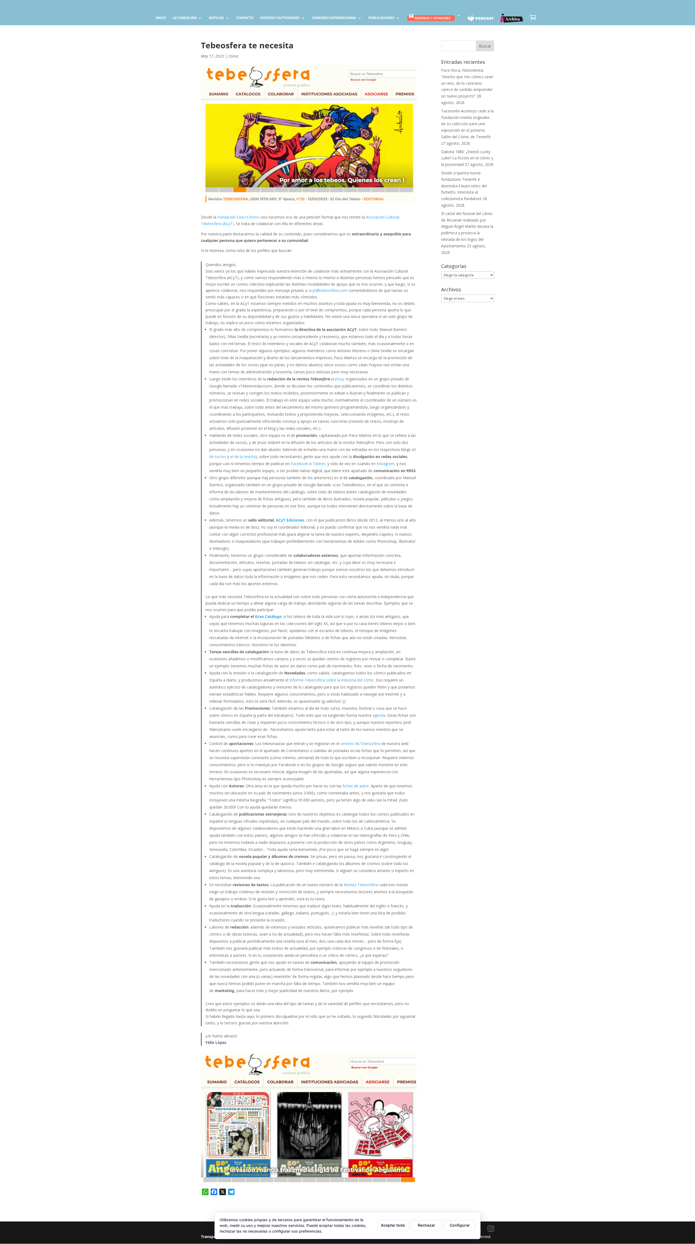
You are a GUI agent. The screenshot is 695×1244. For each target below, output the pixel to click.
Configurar (460, 1225)
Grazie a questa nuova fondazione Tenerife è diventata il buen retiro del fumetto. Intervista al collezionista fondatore (464, 185)
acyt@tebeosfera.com (327, 290)
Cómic (233, 56)
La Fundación (185, 18)
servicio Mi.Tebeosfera (360, 743)
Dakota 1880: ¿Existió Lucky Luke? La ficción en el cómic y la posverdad (467, 158)
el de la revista (242, 456)
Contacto (245, 18)
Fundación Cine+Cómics (238, 217)
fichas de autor (356, 785)
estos (337, 378)
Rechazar (426, 1225)
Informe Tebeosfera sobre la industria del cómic (331, 680)
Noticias (216, 18)
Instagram (385, 463)
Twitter (319, 463)
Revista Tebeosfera (361, 884)
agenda (379, 715)
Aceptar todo (393, 1225)
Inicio (161, 18)
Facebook (299, 463)
